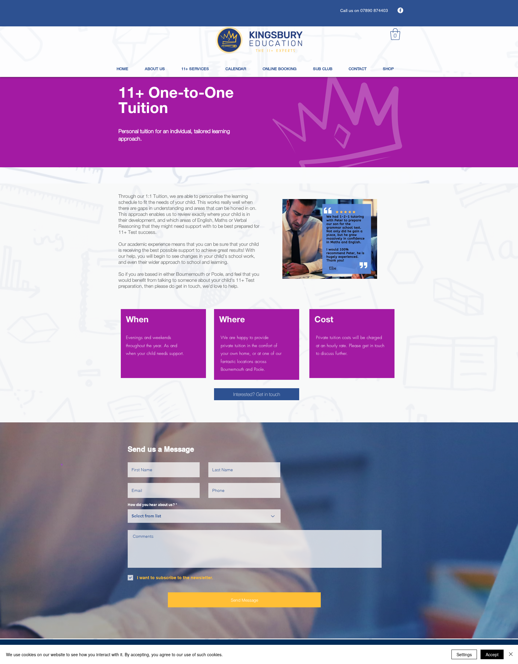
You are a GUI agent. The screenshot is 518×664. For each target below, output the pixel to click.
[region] (163, 343)
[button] (395, 34)
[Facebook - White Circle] (400, 10)
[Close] (510, 654)
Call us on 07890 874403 (364, 10)
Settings (464, 654)
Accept (492, 654)
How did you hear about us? (151, 505)
